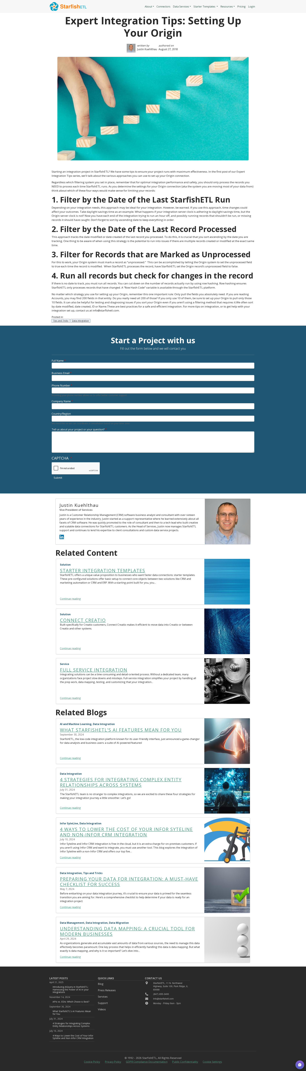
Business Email (60, 373)
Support (103, 1003)
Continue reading (70, 598)
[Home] (68, 6)
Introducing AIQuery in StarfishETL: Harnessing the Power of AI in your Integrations (71, 989)
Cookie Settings (212, 1062)
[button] (299, 1064)
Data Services (181, 6)
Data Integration (80, 320)
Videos (102, 1009)
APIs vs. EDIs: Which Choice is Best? (71, 1001)
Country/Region (61, 413)
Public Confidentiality (185, 1062)
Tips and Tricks (60, 320)
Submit (58, 477)
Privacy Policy (113, 1062)
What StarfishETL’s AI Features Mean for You (72, 1012)
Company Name (61, 401)
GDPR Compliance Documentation (147, 1062)
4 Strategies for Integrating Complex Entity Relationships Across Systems (71, 1024)
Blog (100, 984)
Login (251, 6)
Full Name (58, 360)
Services (103, 996)
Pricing (241, 6)
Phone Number (61, 385)
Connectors (163, 6)
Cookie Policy (92, 1062)
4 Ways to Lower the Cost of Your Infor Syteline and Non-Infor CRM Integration (73, 1037)
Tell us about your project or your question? (78, 429)
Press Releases (107, 990)
